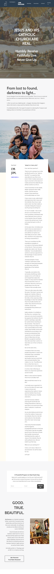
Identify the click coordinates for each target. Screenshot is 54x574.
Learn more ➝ (15, 177)
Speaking (29, 3)
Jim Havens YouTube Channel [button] (14, 559)
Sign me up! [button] (40, 486)
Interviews (36, 3)
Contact (43, 3)
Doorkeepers (12, 2)
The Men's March (5, 3)
